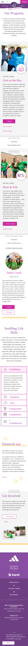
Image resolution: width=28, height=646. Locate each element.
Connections (15, 408)
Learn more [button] (18, 638)
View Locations (7, 126)
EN (8, 1)
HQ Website (14, 594)
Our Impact (14, 141)
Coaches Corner (14, 588)
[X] (14, 628)
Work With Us (14, 582)
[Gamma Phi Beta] (14, 567)
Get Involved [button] (10, 516)
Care (12, 402)
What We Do (5, 6)
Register (22, 6)
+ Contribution (15, 422)
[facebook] (17, 628)
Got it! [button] (8, 643)
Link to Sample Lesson (14, 145)
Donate (24, 2)
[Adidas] (14, 558)
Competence (15, 414)
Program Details (7, 131)
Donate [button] (6, 521)
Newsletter (9, 312)
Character (14, 397)
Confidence (15, 369)
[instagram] (10, 628)
